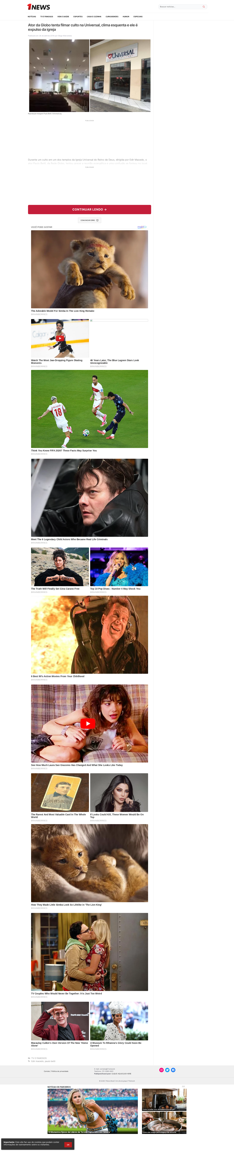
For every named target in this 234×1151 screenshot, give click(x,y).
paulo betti (50, 1061)
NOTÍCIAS (32, 16)
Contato (47, 1071)
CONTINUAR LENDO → (89, 209)
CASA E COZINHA (94, 16)
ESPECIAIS (138, 16)
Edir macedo (37, 1061)
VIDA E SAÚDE (63, 16)
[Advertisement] (89, 139)
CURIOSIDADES (112, 16)
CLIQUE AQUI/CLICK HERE (121, 1074)
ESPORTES (78, 16)
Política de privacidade (59, 1071)
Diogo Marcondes (65, 36)
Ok (68, 1145)
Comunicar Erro (88, 220)
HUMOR (126, 16)
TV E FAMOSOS (46, 16)
